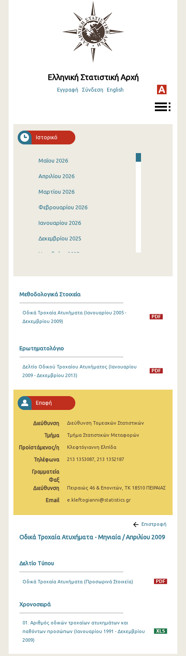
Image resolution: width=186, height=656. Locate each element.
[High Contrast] (162, 89)
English (115, 90)
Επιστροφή (154, 524)
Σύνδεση (92, 90)
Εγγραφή (67, 90)
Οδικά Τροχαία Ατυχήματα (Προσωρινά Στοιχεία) (77, 581)
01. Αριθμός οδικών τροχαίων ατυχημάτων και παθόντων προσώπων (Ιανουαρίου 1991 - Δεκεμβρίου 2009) (83, 631)
